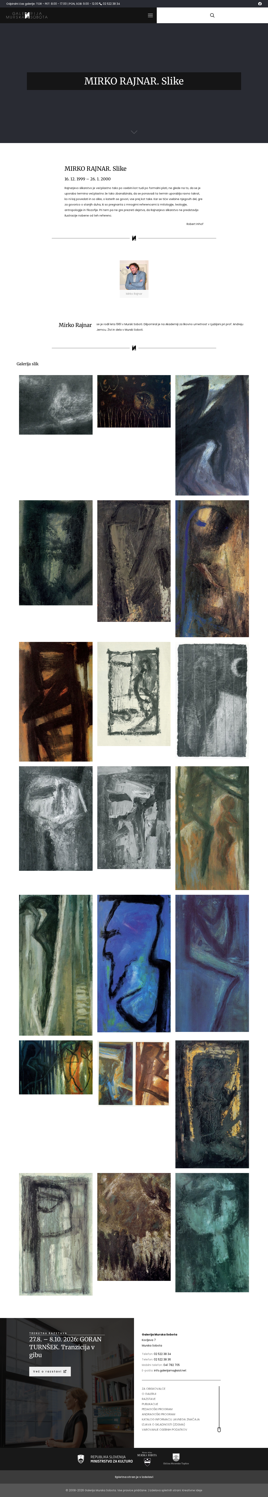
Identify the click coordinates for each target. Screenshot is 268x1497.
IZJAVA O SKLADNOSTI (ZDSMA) (163, 1424)
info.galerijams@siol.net (170, 1370)
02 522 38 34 (162, 1354)
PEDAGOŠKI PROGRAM (157, 1409)
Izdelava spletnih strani (165, 1490)
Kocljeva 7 (149, 1340)
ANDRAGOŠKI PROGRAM (158, 1414)
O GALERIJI (149, 1394)
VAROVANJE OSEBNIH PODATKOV (164, 1429)
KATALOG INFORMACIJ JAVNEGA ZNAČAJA (171, 1419)
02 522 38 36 (162, 1359)
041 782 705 (171, 1365)
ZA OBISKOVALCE (153, 1389)
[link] (134, 279)
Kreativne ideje (192, 1490)
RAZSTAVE (149, 1399)
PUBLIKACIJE (150, 1404)
